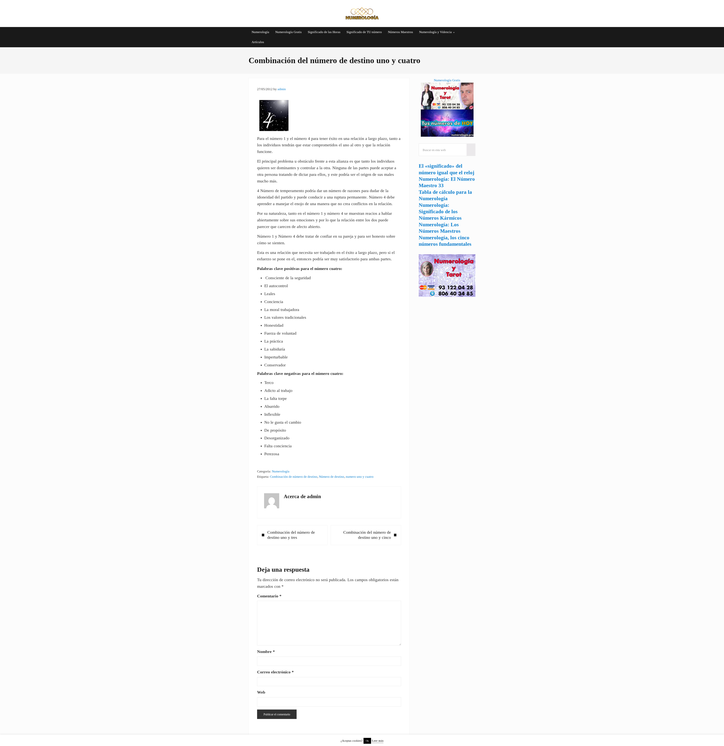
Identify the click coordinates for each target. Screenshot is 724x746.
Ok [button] (367, 740)
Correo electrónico (275, 672)
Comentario (269, 596)
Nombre (266, 651)
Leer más (378, 740)
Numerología (280, 471)
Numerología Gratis (447, 80)
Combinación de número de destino (293, 476)
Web (261, 692)
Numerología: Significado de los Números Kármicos (440, 211)
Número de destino (331, 476)
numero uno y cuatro (360, 476)
